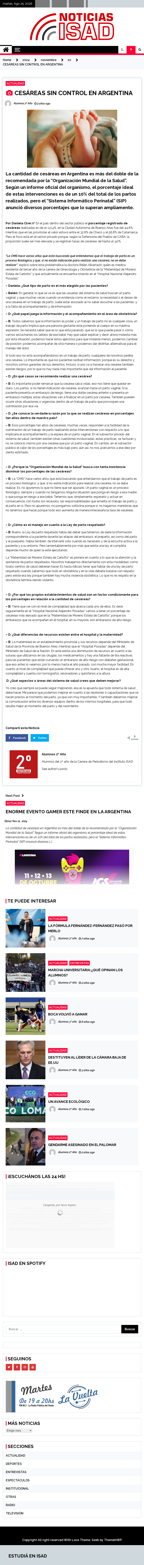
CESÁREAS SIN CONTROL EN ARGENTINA (73, 92)
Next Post (13, 796)
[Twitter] (9, 1367)
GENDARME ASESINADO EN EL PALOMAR (82, 1145)
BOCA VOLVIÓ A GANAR (67, 1014)
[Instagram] (25, 1367)
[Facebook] (17, 1367)
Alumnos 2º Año (54, 754)
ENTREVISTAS (79, 963)
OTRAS (11, 1497)
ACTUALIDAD (15, 83)
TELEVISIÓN (14, 1513)
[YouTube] (32, 1367)
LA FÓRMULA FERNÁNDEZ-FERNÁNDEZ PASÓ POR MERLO (90, 928)
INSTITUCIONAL (17, 1488)
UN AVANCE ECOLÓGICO (69, 1101)
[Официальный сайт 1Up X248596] (81, 4)
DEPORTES (14, 1464)
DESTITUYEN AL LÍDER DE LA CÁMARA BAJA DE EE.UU (87, 1060)
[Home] (6, 49)
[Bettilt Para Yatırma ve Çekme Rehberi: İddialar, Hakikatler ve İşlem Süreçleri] (64, 4)
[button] (122, 49)
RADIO (10, 1505)
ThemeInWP (113, 1540)
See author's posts (55, 769)
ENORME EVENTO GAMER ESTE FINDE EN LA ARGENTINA (68, 811)
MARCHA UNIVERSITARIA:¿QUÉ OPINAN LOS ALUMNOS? (85, 972)
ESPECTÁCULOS (18, 1480)
